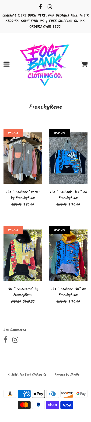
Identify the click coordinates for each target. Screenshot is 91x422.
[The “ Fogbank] (23, 158)
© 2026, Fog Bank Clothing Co (27, 375)
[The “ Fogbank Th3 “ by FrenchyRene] (68, 158)
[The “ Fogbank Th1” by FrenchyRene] (68, 255)
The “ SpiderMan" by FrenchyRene (22, 292)
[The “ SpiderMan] (23, 255)
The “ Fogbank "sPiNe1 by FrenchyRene (23, 195)
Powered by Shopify (67, 375)
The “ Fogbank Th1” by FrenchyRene (68, 292)
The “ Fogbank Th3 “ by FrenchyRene (68, 195)
